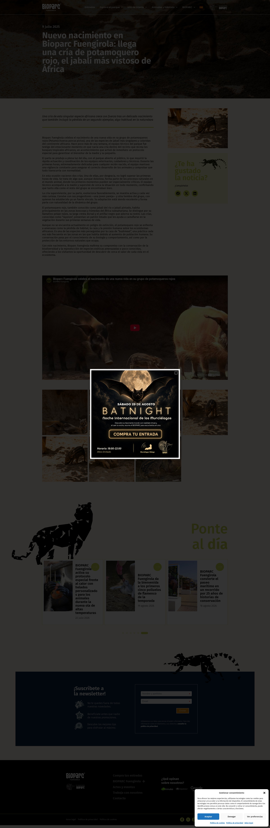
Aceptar (208, 816)
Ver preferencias (255, 816)
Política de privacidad (234, 823)
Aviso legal (249, 823)
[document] (135, 414)
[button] (264, 792)
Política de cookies (217, 823)
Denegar (232, 816)
